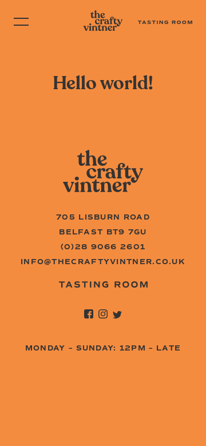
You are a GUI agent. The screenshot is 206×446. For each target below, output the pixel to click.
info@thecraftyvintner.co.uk (103, 261)
